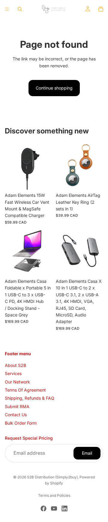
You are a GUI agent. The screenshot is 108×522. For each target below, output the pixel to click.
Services (13, 373)
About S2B (15, 365)
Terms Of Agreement (25, 389)
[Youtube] (54, 508)
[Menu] (7, 9)
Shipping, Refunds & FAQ (29, 398)
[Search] (19, 9)
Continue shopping (54, 87)
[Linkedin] (64, 508)
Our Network (17, 381)
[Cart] (100, 9)
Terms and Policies (54, 495)
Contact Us (16, 414)
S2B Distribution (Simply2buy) (52, 477)
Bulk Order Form (21, 422)
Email (87, 452)
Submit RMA (17, 406)
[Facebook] (43, 508)
